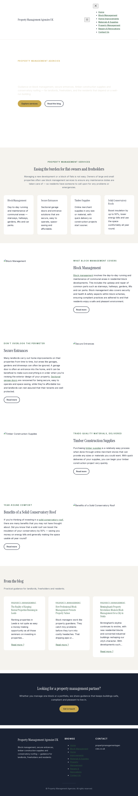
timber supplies (93, 448)
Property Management (23, 603)
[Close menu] (95, 6)
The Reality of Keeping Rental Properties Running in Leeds (24, 610)
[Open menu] (87, 20)
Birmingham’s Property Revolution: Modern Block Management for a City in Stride (111, 611)
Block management (83, 275)
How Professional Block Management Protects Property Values (66, 610)
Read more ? (17, 644)
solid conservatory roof (51, 519)
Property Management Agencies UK (35, 19)
